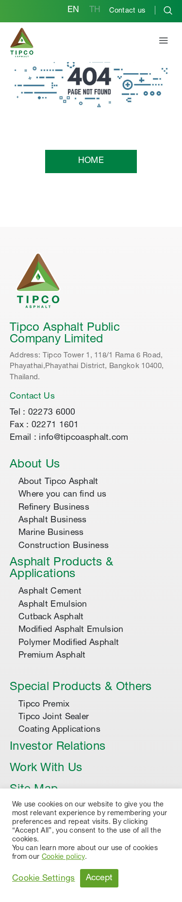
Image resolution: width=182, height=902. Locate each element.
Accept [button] (99, 878)
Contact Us (32, 396)
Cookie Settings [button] (43, 878)
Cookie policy (63, 857)
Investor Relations (57, 747)
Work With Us (46, 768)
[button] (163, 42)
